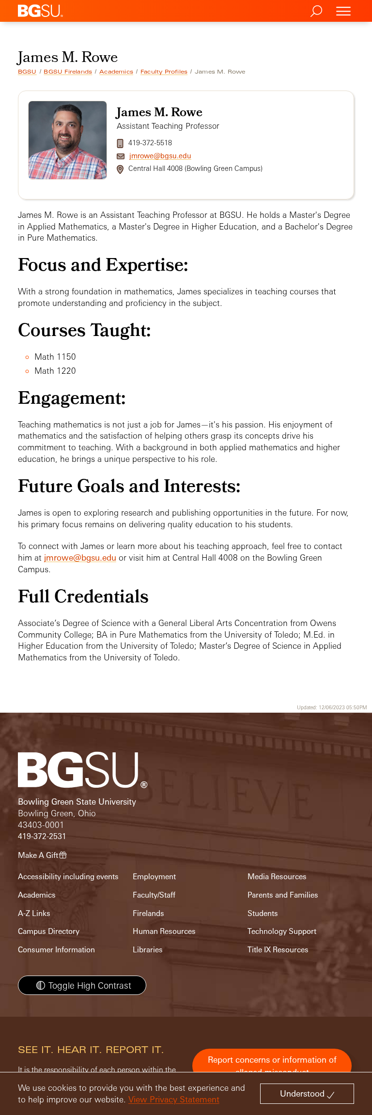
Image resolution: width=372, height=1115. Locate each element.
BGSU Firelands (68, 71)
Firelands (148, 913)
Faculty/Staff (154, 895)
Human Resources (164, 931)
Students (263, 913)
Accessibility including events (68, 876)
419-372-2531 (42, 836)
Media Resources (277, 876)
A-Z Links (34, 913)
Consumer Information (56, 949)
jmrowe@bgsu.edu (160, 155)
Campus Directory (48, 931)
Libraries (148, 949)
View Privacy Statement (173, 1099)
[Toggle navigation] (343, 11)
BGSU (27, 71)
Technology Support (282, 931)
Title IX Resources (278, 949)
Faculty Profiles (163, 71)
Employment (154, 876)
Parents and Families (283, 895)
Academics (116, 71)
